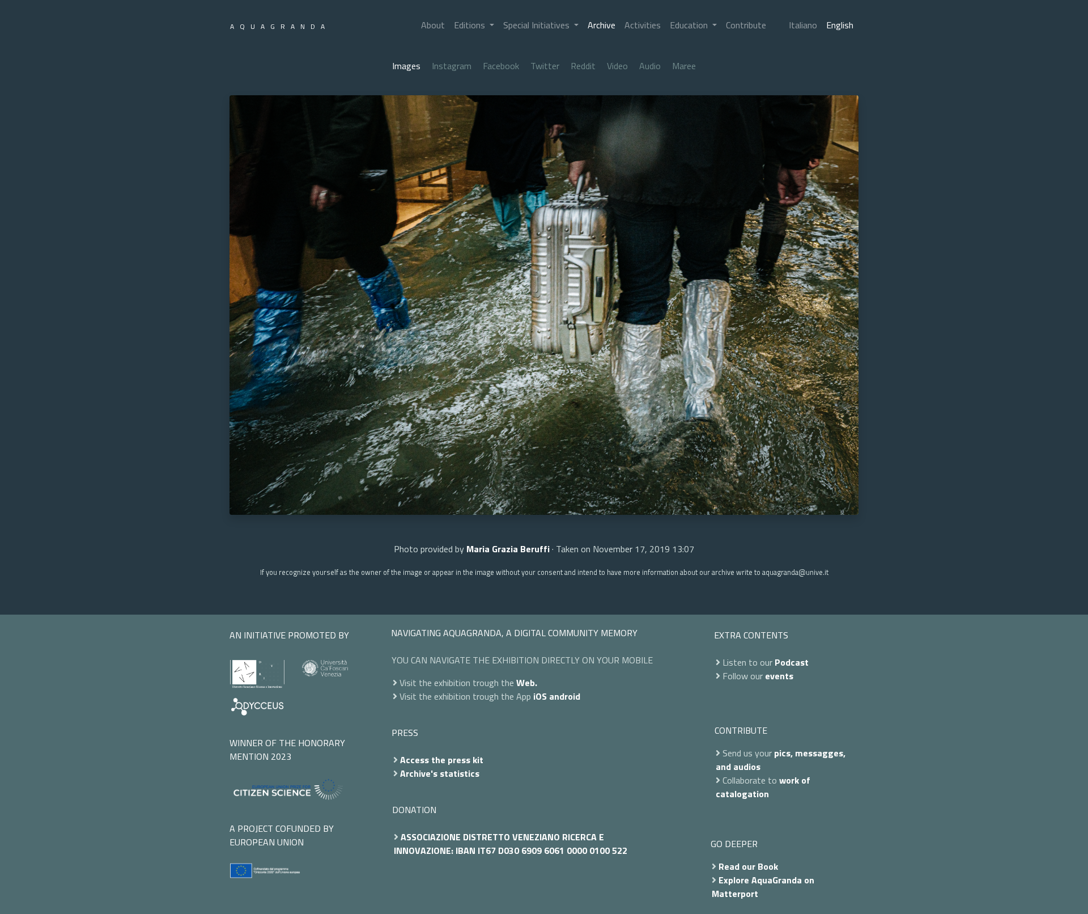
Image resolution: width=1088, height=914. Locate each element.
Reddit (583, 66)
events (779, 676)
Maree (684, 66)
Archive (601, 25)
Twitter (544, 66)
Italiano (803, 25)
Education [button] (690, 25)
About (433, 25)
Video (617, 66)
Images (406, 66)
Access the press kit (441, 760)
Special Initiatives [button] (537, 25)
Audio (650, 66)
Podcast (792, 662)
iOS (540, 696)
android (564, 696)
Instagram (451, 66)
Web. (526, 682)
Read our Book (748, 866)
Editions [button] (470, 25)
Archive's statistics (439, 773)
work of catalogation (763, 787)
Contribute (746, 25)
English (839, 25)
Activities (642, 25)
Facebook (501, 66)
